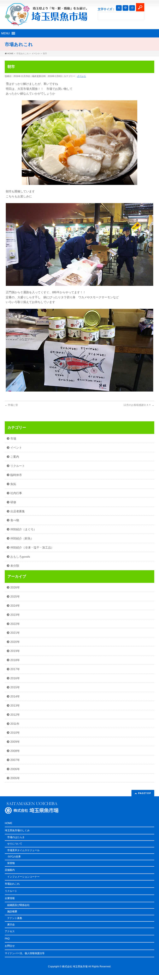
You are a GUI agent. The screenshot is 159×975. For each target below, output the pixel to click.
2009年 (15, 741)
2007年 (15, 760)
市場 (13, 438)
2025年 (15, 596)
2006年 (15, 769)
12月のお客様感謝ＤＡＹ (138, 405)
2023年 (15, 614)
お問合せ (10, 945)
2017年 (15, 669)
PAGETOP (144, 793)
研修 (13, 502)
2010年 (15, 732)
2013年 (15, 705)
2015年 (15, 687)
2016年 (15, 678)
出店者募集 (17, 511)
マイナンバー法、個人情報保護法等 (25, 953)
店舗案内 (10, 869)
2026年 (15, 587)
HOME (8, 823)
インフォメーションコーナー (23, 876)
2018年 (15, 660)
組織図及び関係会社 (18, 905)
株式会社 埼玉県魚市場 (75, 966)
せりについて (14, 843)
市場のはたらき (16, 837)
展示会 (11, 924)
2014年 (15, 696)
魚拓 (13, 484)
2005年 (15, 778)
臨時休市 (16, 475)
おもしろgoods (20, 556)
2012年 (15, 714)
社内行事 (16, 493)
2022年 (15, 623)
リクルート (17, 465)
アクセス (10, 931)
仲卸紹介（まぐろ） (23, 529)
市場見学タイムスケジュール (23, 850)
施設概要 (12, 911)
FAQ (7, 938)
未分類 (14, 565)
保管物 (11, 863)
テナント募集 (14, 918)
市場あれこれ (12, 883)
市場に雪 (11, 405)
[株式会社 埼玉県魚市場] (46, 21)
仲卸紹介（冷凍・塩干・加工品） (32, 547)
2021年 (15, 632)
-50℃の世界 (14, 856)
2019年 (15, 651)
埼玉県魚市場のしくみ (17, 830)
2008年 (15, 750)
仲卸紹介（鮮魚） (22, 538)
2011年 (14, 723)
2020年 (15, 641)
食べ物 (14, 520)
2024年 (15, 605)
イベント (81, 76)
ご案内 (14, 456)
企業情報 (10, 898)
